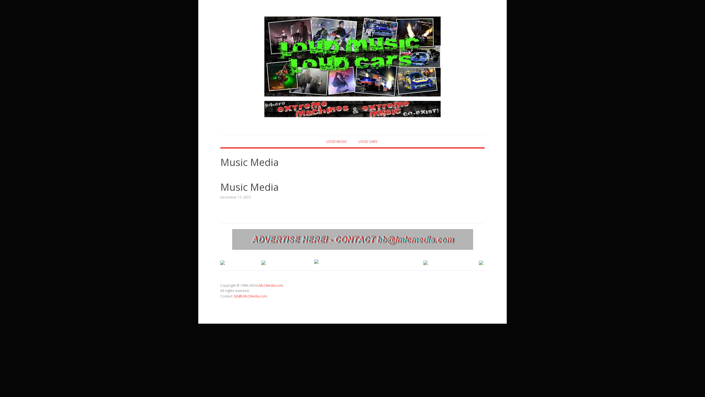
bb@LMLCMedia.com (250, 296)
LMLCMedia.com (270, 285)
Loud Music (336, 141)
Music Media (249, 187)
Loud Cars (368, 141)
